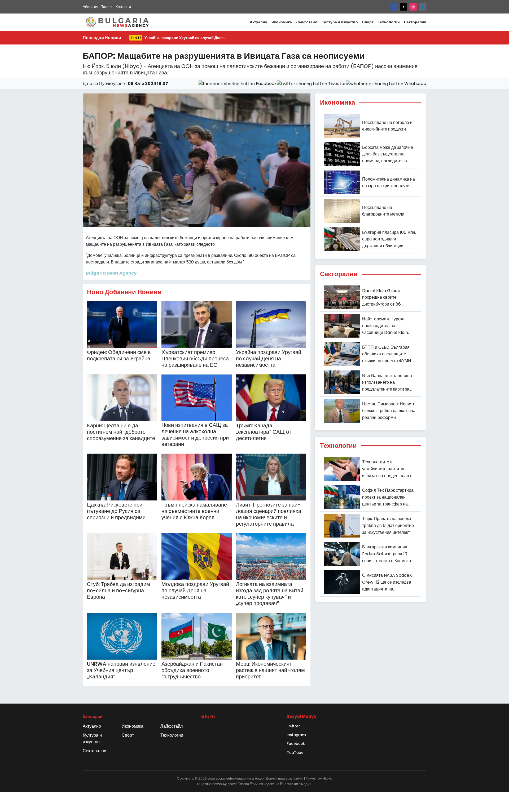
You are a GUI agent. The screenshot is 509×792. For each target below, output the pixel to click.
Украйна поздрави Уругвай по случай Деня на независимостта (268, 358)
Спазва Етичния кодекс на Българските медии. (275, 783)
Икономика (281, 22)
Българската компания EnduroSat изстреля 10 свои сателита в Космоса (386, 553)
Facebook (296, 743)
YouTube (295, 752)
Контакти (123, 6)
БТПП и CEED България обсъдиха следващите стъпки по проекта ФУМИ (386, 354)
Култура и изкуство (340, 22)
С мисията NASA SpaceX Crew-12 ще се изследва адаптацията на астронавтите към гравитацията (387, 582)
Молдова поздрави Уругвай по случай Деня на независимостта (195, 590)
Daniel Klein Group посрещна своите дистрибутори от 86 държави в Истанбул (382, 298)
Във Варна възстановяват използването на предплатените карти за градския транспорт (388, 383)
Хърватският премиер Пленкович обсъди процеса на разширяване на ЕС (195, 358)
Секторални (415, 22)
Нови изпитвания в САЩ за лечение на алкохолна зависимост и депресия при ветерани (195, 434)
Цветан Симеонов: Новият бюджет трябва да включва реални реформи (388, 410)
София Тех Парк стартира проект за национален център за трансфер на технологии (388, 497)
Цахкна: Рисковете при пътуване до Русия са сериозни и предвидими (116, 511)
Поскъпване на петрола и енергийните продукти (387, 125)
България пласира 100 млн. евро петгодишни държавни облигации (389, 239)
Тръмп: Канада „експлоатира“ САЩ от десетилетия (263, 432)
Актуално (258, 22)
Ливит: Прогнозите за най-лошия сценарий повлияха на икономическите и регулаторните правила (268, 514)
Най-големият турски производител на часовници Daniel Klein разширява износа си (385, 326)
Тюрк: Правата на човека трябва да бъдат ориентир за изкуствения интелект (388, 525)
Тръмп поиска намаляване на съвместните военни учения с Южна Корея (194, 511)
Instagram (296, 734)
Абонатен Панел (97, 6)
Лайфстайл (306, 22)
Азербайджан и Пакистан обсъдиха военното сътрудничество (192, 670)
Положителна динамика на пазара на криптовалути (388, 182)
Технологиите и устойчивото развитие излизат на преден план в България (387, 469)
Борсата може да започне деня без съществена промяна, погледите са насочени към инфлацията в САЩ (388, 154)
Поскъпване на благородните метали (383, 210)
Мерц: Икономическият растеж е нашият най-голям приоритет (270, 670)
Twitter (293, 726)
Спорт (368, 22)
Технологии (389, 22)
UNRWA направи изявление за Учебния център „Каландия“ (121, 670)
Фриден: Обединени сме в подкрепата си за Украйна (119, 355)
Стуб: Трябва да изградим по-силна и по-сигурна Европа (118, 590)
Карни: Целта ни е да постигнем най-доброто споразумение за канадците (121, 432)
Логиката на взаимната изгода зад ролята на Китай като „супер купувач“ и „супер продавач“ (269, 593)
